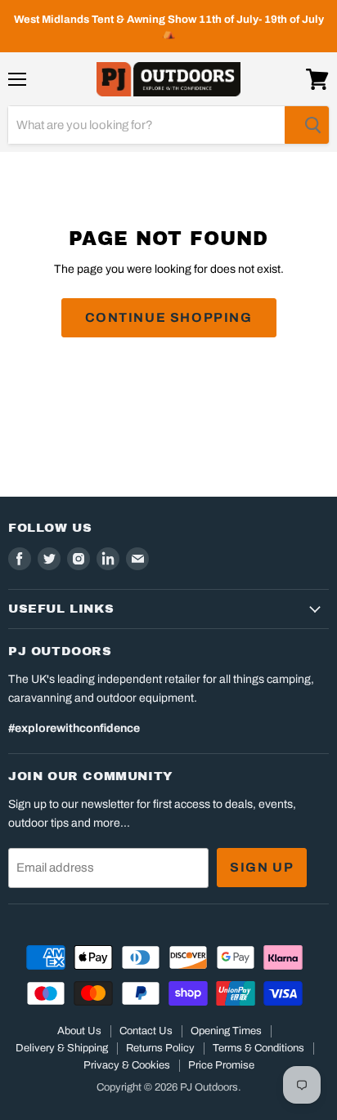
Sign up (262, 867)
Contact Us (146, 1031)
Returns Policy (160, 1048)
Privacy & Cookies (126, 1065)
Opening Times (226, 1031)
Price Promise (221, 1065)
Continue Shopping (169, 317)
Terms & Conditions (258, 1048)
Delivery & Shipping (62, 1048)
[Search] (307, 125)
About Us (79, 1031)
